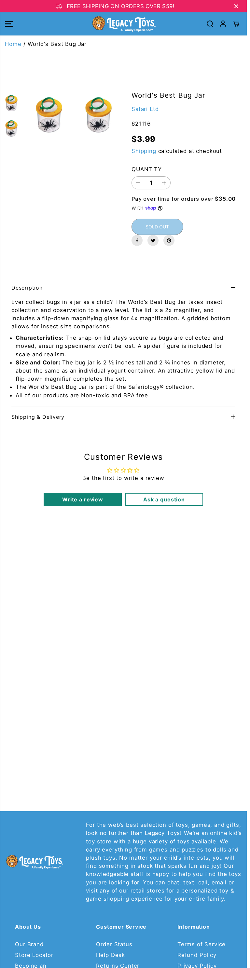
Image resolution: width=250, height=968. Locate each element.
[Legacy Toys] (123, 24)
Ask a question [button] (164, 499)
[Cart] (236, 24)
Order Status (114, 944)
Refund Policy (196, 955)
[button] (9, 24)
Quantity (147, 169)
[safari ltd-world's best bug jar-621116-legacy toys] (49, 115)
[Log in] (223, 24)
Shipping (144, 151)
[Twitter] (153, 240)
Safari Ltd (145, 109)
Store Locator (34, 955)
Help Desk (110, 955)
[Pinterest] (168, 240)
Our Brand (29, 944)
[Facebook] (137, 240)
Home (13, 44)
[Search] (210, 24)
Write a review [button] (82, 499)
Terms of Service (201, 944)
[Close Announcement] (236, 6)
